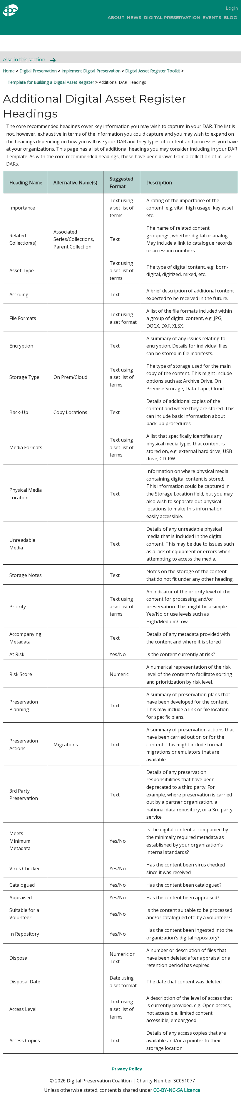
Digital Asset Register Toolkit (152, 71)
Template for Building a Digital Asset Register (51, 82)
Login (232, 8)
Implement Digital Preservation (90, 71)
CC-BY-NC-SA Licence (176, 1090)
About (116, 17)
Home (9, 71)
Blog (230, 17)
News (134, 17)
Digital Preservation (172, 17)
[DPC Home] (20, 11)
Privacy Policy (127, 1069)
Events (211, 17)
